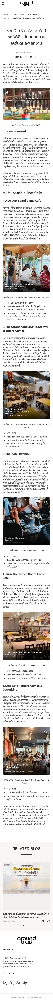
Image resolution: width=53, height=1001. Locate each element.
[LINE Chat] (25, 983)
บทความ (22, 15)
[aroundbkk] (26, 4)
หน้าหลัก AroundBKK (10, 15)
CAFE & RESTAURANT (33, 15)
